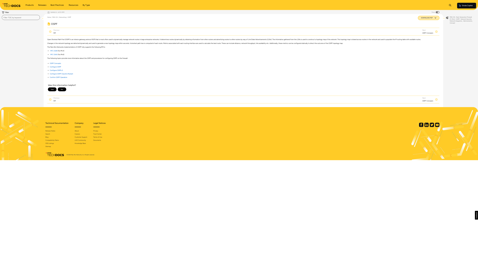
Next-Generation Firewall (464, 17)
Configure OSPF (55, 67)
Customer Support (81, 137)
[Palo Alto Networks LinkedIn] (426, 126)
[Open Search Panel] (450, 5)
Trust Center (97, 134)
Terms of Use (97, 137)
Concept (452, 23)
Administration (467, 21)
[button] (476, 215)
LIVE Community (80, 140)
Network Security (466, 19)
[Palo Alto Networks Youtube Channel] (437, 126)
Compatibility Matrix (52, 140)
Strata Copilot (467, 5)
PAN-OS (55, 17)
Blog (46, 137)
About (77, 131)
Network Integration (456, 21)
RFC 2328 (53, 51)
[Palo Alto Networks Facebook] (421, 126)
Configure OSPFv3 (56, 70)
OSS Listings (49, 143)
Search (47, 134)
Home (49, 17)
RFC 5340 (54, 54)
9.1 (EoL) (452, 19)
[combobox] (21, 17)
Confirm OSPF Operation (58, 77)
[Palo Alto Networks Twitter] (432, 126)
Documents (97, 140)
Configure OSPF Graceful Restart (61, 74)
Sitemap (48, 146)
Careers (77, 134)
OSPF (69, 17)
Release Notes (50, 131)
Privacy (95, 131)
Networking (62, 17)
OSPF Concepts (55, 63)
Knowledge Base (80, 143)
